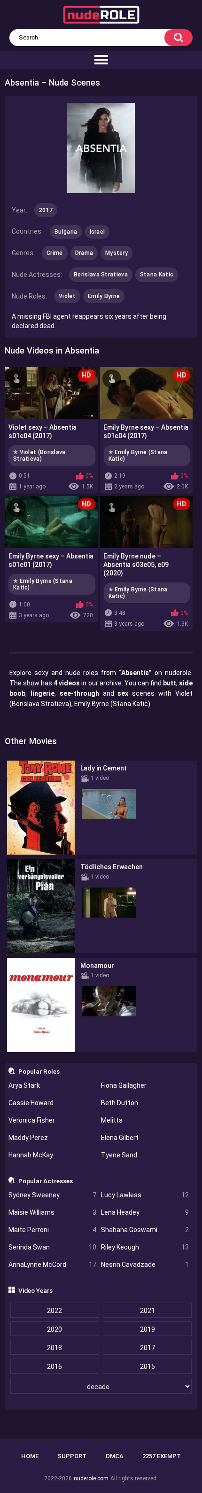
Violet (67, 296)
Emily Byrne (104, 296)
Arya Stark (24, 1085)
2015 (147, 1366)
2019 (147, 1329)
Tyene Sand (119, 1155)
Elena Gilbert (120, 1137)
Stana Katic (156, 274)
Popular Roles (39, 1071)
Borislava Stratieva (101, 274)
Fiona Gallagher (124, 1085)
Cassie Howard (31, 1103)
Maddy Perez (28, 1137)
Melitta (112, 1120)
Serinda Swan (52, 1247)
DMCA (115, 1456)
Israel (97, 231)
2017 (147, 1348)
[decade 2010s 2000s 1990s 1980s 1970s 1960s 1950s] (101, 1387)
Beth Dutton (119, 1103)
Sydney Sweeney (52, 1195)
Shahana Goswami (145, 1230)
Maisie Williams (52, 1212)
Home (30, 1456)
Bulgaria (65, 231)
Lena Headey (145, 1212)
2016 (54, 1366)
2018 (54, 1348)
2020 (54, 1329)
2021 (147, 1310)
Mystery (116, 253)
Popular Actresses (45, 1181)
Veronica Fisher (31, 1120)
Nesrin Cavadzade (145, 1264)
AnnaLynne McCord (52, 1264)
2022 (54, 1310)
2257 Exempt (161, 1456)
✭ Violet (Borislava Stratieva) (39, 455)
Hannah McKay (30, 1155)
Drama (84, 253)
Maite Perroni (52, 1230)
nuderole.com (91, 1478)
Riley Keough (145, 1247)
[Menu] (101, 60)
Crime (55, 253)
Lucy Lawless (145, 1195)
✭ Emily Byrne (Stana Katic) (138, 455)
